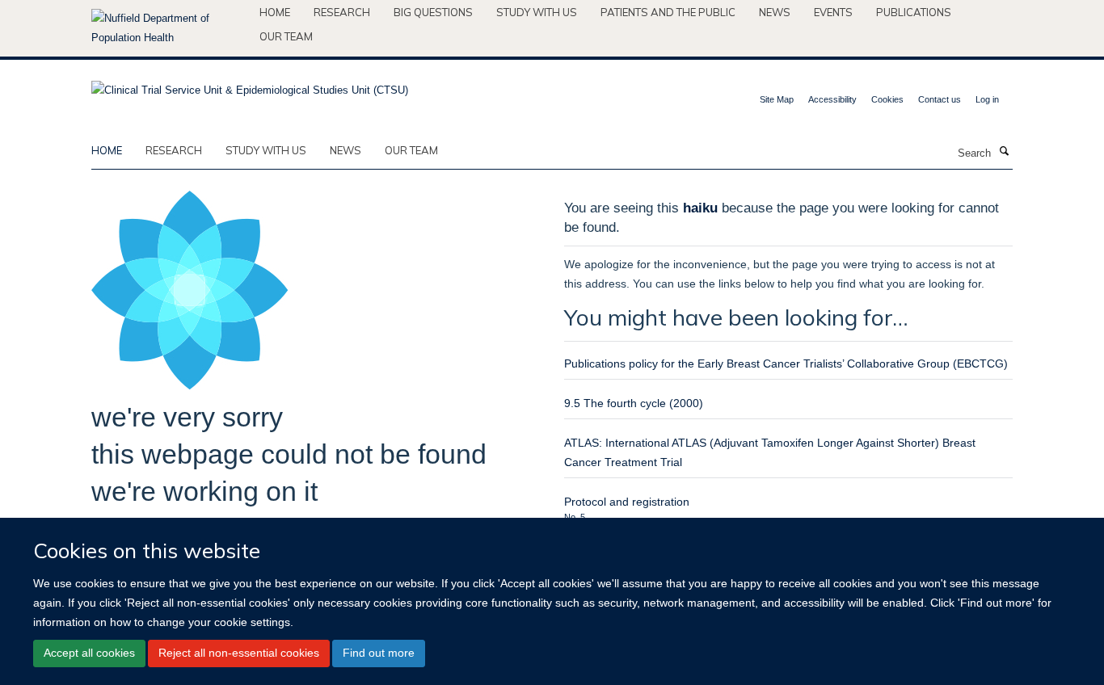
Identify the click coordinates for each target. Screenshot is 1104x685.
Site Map (777, 99)
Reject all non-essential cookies (238, 652)
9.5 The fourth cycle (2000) (633, 403)
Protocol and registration (626, 501)
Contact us (939, 99)
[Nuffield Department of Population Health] (169, 28)
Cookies (887, 99)
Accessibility (832, 99)
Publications (913, 12)
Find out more (379, 652)
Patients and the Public (667, 12)
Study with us (536, 12)
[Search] (1004, 152)
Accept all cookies (89, 652)
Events (833, 12)
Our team (286, 36)
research (173, 150)
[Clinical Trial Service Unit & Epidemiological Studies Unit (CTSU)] (249, 85)
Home (274, 12)
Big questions (433, 12)
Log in (987, 99)
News (774, 12)
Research (342, 12)
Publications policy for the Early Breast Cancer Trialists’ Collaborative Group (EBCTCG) (786, 363)
